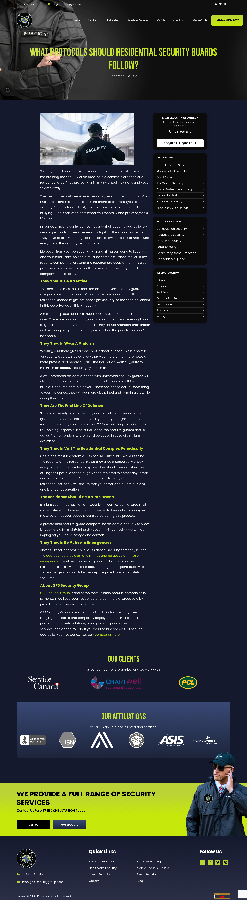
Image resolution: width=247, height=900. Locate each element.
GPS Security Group (55, 593)
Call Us (33, 825)
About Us (178, 20)
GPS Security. (42, 896)
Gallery (94, 881)
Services (93, 20)
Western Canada (138, 20)
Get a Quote (200, 20)
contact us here (107, 634)
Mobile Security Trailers (153, 868)
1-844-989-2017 (32, 4)
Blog (140, 881)
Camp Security (99, 874)
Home (77, 20)
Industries (112, 20)
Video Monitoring (149, 862)
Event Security (147, 874)
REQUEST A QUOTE (178, 143)
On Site (161, 20)
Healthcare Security (103, 868)
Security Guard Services (105, 862)
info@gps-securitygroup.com (67, 4)
